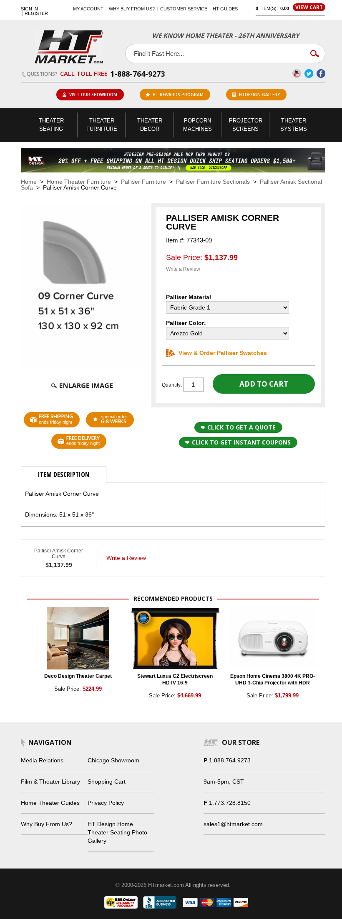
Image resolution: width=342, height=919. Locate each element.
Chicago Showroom (113, 760)
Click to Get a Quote (241, 427)
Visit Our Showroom (93, 94)
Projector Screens (245, 124)
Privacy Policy (106, 802)
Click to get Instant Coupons (241, 442)
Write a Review (183, 269)
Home (29, 181)
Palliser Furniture (143, 181)
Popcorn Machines (197, 124)
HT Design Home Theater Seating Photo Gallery (117, 832)
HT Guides (225, 8)
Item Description (63, 474)
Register (36, 13)
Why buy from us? (132, 8)
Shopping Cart (107, 781)
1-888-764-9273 (137, 74)
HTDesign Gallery (259, 94)
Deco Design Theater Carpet (78, 676)
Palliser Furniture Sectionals (213, 181)
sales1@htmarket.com (233, 824)
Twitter (308, 73)
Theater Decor (149, 124)
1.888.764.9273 (230, 760)
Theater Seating (51, 124)
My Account (88, 8)
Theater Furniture (101, 124)
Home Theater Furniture (79, 181)
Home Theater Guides (50, 802)
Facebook (321, 73)
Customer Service (183, 8)
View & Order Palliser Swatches (223, 353)
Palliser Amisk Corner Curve (58, 553)
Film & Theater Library (50, 781)
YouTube (296, 73)
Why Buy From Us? (46, 824)
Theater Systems (293, 124)
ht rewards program (178, 94)
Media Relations (42, 760)
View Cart (309, 7)
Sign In (29, 9)
